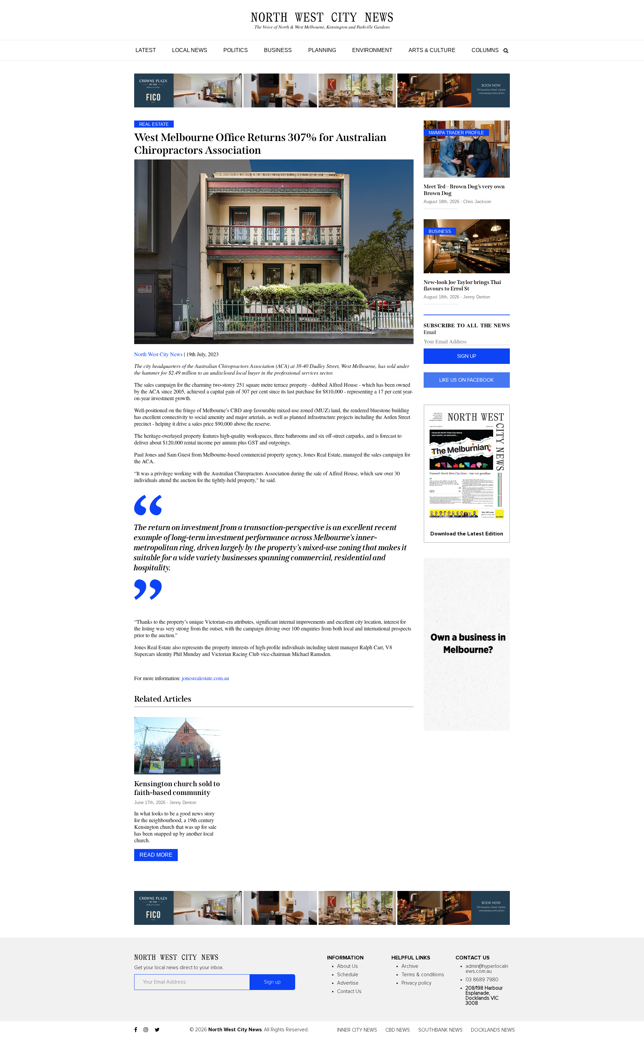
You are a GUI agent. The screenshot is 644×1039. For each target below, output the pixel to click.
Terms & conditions (422, 974)
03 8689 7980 (482, 979)
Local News (189, 50)
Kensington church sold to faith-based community (177, 788)
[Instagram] (146, 1030)
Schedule (347, 974)
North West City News (158, 354)
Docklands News (493, 1030)
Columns (485, 50)
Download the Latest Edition (466, 533)
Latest (146, 50)
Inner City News (357, 1030)
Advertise (348, 983)
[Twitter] (157, 1030)
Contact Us (349, 991)
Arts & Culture (432, 50)
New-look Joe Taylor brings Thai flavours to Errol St (462, 285)
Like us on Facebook (466, 380)
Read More (156, 855)
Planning (322, 50)
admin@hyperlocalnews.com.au (487, 969)
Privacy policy (416, 983)
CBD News (397, 1030)
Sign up (466, 356)
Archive (409, 966)
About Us (347, 966)
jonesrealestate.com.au (205, 677)
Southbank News (440, 1030)
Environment (372, 50)
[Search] (504, 50)
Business (278, 50)
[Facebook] (135, 1030)
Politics (235, 50)
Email (430, 332)
